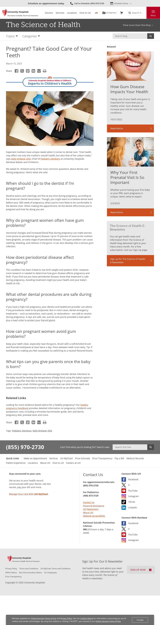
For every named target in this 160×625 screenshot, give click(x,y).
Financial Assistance (93, 505)
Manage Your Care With (28, 493)
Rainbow (96, 13)
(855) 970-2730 (25, 447)
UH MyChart (111, 13)
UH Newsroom (90, 509)
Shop (121, 13)
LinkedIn (33, 71)
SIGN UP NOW (138, 569)
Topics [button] (10, 36)
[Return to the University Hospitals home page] (20, 13)
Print (44, 71)
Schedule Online (121, 3)
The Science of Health (43, 24)
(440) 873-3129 (90, 495)
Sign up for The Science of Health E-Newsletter (127, 260)
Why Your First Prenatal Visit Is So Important (127, 177)
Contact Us (88, 502)
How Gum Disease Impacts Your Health (129, 89)
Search (150, 36)
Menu (153, 15)
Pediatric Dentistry (50, 158)
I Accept (140, 620)
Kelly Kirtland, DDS (21, 158)
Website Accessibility (94, 515)
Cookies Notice (86, 618)
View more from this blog (137, 25)
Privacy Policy (66, 618)
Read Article (116, 128)
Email (39, 71)
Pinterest (28, 71)
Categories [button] (29, 36)
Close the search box (145, 13)
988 (85, 529)
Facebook (16, 71)
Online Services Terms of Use (43, 618)
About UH (88, 512)
